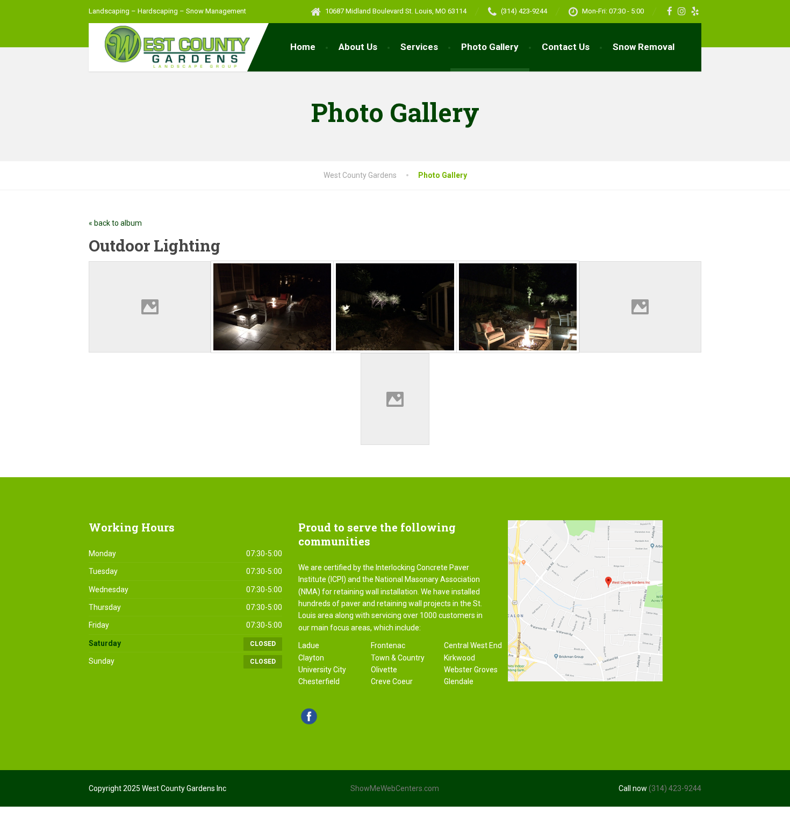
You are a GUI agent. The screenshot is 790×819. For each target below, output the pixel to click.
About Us (358, 46)
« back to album (115, 223)
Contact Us (566, 46)
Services (419, 46)
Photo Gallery (490, 46)
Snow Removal (643, 46)
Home (302, 46)
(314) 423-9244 (675, 788)
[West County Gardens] (169, 45)
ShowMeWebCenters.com (394, 788)
